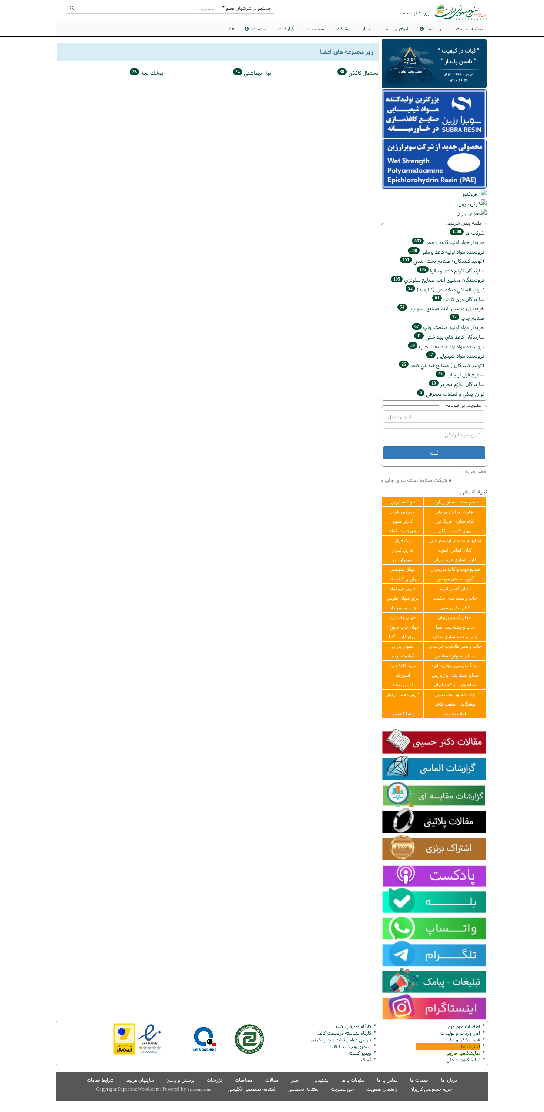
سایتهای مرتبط (140, 1079)
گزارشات (286, 28)
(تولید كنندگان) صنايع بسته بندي (443, 261)
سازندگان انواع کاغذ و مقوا (451, 270)
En (231, 28)
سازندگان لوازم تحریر (457, 384)
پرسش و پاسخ (180, 1079)
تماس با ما (387, 1079)
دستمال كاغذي (359, 73)
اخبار (366, 28)
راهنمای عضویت (381, 1088)
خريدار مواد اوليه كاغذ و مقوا (449, 242)
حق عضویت (342, 1088)
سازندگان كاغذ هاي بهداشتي (450, 337)
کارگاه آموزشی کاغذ (353, 1026)
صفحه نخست (469, 28)
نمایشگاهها (462, 1052)
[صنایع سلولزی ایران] (460, 11)
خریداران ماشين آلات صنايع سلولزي (442, 308)
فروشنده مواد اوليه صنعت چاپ (447, 346)
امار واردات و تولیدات (460, 1032)
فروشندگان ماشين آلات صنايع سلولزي (438, 280)
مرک (365, 1059)
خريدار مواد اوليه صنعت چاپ (449, 327)
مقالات (343, 28)
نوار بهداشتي (253, 73)
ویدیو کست (360, 1052)
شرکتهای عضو (396, 28)
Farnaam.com (199, 1089)
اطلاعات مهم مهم (464, 1026)
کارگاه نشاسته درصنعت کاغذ (343, 1032)
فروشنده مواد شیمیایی (456, 355)
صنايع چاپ (468, 318)
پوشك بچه (148, 73)
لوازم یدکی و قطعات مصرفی (452, 394)
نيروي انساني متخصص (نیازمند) (446, 289)
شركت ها (468, 233)
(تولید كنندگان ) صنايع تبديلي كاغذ (443, 365)
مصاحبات (315, 28)
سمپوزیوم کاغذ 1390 (350, 1046)
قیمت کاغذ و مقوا (463, 1039)
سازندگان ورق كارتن (459, 299)
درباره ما (449, 1079)
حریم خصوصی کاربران (431, 1088)
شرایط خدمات (100, 1079)
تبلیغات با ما (353, 1079)
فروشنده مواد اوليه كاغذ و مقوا (447, 251)
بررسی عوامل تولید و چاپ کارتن (341, 1039)
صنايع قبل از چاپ (461, 374)
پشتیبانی (320, 1079)
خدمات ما (419, 1079)
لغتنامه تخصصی (303, 1088)
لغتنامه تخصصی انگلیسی (251, 1088)
